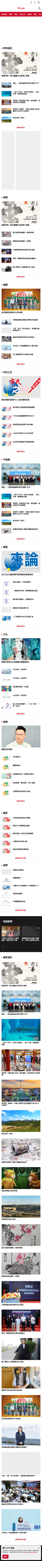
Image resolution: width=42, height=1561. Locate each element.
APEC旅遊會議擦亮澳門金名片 (23, 416)
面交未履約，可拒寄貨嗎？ (22, 582)
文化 (40, 14)
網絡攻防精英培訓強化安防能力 (24, 337)
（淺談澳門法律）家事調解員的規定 (25, 591)
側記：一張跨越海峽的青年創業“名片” (26, 83)
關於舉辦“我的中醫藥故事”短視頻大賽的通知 (30, 939)
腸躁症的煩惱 (7, 749)
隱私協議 (25, 1552)
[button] (39, 1548)
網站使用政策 (33, 1552)
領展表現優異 (17, 894)
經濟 (5, 865)
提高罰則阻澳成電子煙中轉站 (23, 424)
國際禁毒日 (17, 765)
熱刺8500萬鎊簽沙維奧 (21, 826)
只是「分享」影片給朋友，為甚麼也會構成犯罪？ (26, 329)
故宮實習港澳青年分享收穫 (12, 312)
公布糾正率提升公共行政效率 (23, 433)
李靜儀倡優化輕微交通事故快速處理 (25, 320)
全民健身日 (17, 757)
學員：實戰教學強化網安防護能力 (19, 39)
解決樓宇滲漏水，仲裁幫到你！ (24, 599)
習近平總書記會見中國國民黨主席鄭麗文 (10, 939)
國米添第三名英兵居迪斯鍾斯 (23, 833)
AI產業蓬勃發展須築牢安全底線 (24, 250)
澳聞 (15, 14)
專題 (35, 14)
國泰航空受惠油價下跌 (21, 608)
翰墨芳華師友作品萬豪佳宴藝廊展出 (15, 662)
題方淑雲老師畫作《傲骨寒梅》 (24, 232)
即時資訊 (4, 14)
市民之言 (22, 14)
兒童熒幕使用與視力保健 (21, 791)
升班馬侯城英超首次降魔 (21, 818)
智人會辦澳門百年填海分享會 (23, 354)
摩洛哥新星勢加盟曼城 (21, 849)
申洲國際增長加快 (19, 901)
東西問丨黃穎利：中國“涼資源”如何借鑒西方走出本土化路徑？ (26, 110)
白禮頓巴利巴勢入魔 (20, 841)
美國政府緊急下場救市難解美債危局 (25, 529)
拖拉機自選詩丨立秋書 (21, 687)
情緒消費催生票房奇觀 (9, 1191)
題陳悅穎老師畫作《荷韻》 (22, 241)
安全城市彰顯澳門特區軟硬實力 (24, 442)
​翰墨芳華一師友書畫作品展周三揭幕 (15, 76)
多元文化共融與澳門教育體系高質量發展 (17, 574)
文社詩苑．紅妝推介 (20, 669)
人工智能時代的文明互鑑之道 (23, 617)
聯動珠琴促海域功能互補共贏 (12, 1390)
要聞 (10, 14)
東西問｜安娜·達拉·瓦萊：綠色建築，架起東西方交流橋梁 (26, 101)
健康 (5, 721)
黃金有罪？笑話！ (19, 118)
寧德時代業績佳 (18, 870)
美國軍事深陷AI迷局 (9, 1219)
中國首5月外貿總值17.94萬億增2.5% (26, 886)
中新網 (29, 14)
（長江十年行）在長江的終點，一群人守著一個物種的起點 (26, 93)
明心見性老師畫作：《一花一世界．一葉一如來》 (26, 705)
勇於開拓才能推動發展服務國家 (24, 407)
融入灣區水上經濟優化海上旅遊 (24, 267)
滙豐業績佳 (17, 878)
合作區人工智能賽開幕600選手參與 (25, 346)
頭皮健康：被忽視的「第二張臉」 (24, 783)
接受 (5, 1556)
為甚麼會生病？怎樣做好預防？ (24, 774)
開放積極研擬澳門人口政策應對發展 (15, 400)
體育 (5, 813)
